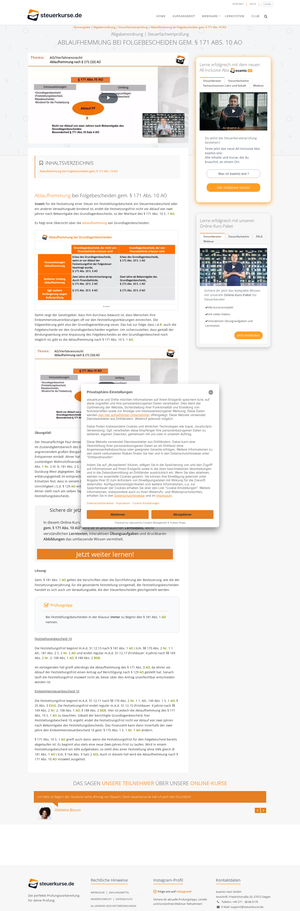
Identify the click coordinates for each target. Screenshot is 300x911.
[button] (266, 16)
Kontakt (238, 3)
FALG (259, 236)
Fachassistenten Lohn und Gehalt (224, 85)
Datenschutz (124, 899)
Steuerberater (212, 81)
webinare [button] (210, 16)
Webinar (258, 85)
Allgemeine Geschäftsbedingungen (113, 905)
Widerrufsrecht (101, 899)
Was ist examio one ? (233, 174)
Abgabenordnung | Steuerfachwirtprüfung (120, 27)
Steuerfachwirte (238, 81)
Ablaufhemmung (53, 195)
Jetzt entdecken (248, 335)
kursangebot (184, 16)
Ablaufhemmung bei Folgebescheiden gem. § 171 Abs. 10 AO (188, 27)
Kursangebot (82, 27)
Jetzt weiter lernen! (105, 554)
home (161, 16)
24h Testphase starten (233, 187)
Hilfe (253, 3)
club (255, 16)
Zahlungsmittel (119, 892)
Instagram (183, 891)
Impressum (98, 892)
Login (267, 4)
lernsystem (234, 16)
